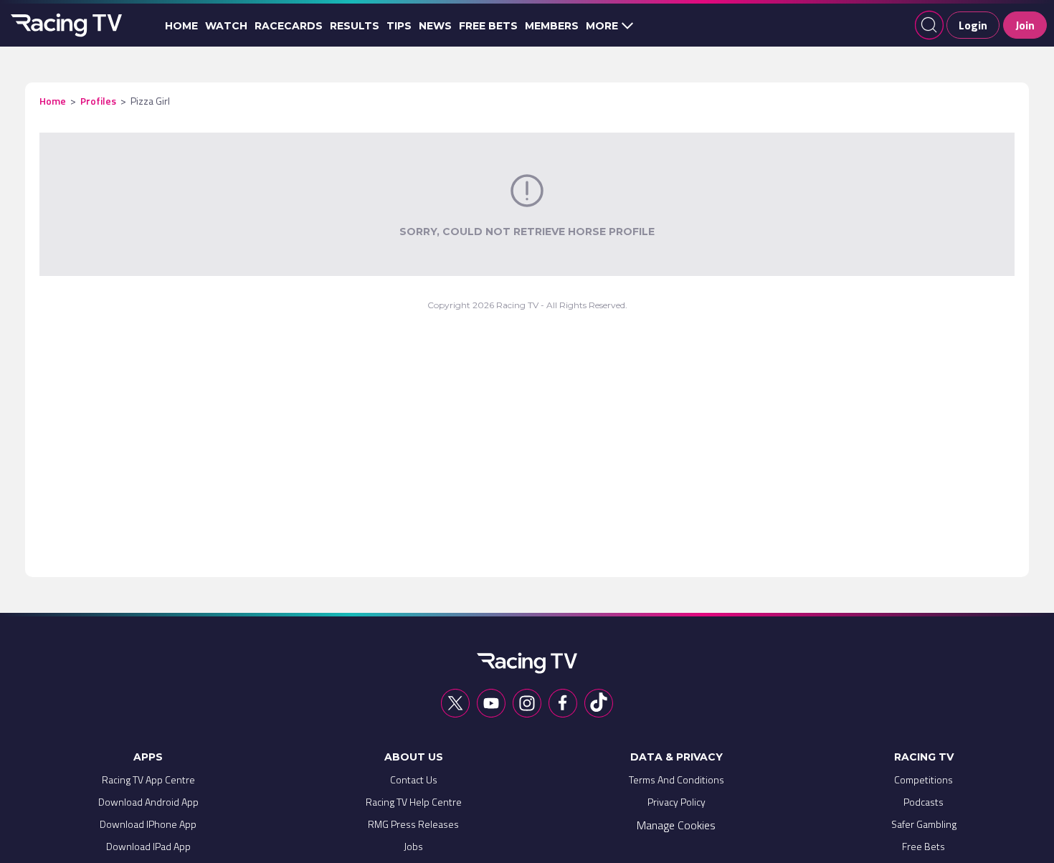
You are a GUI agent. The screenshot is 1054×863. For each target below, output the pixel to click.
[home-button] (64, 25)
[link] (148, 783)
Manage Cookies (676, 825)
